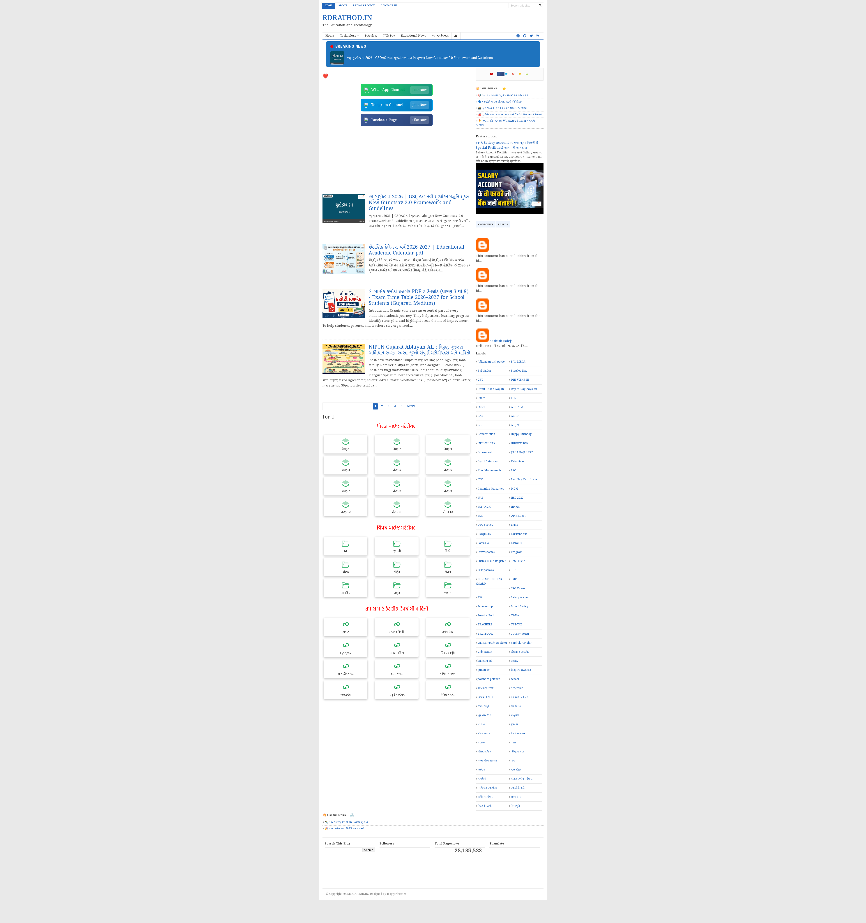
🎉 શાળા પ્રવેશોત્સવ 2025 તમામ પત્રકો (344, 828)
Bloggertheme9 (397, 894)
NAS (480, 498)
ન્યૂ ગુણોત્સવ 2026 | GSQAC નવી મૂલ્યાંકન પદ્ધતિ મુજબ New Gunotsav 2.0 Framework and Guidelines (419, 202)
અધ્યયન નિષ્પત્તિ (485, 697)
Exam (481, 398)
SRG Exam (518, 588)
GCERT (515, 416)
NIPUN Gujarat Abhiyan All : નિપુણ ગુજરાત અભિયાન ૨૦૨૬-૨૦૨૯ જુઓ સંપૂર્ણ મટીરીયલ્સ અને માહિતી (419, 350)
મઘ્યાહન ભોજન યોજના (521, 779)
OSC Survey (485, 525)
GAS (480, 416)
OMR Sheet (518, 516)
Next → (413, 406)
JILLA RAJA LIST (522, 452)
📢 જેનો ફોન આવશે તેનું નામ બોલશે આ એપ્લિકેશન (503, 95)
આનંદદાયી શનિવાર (520, 697)
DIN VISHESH (520, 380)
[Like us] (518, 36)
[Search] (540, 5)
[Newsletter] (529, 74)
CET (480, 380)
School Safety (519, 606)
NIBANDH (484, 507)
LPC (513, 470)
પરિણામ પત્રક (517, 752)
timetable (517, 688)
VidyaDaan (485, 652)
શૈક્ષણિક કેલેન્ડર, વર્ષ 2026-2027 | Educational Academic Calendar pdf (397, 58)
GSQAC (515, 425)
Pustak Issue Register (492, 561)
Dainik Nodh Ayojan (491, 389)
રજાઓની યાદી (517, 788)
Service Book (486, 616)
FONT (481, 407)
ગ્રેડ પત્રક (482, 724)
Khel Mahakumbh (489, 470)
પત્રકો (513, 743)
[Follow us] (531, 36)
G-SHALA (517, 407)
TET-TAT (516, 625)
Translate (521, 857)
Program (517, 552)
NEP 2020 (517, 498)
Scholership (485, 606)
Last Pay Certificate (524, 479)
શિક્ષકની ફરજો (484, 806)
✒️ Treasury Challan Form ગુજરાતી (347, 822)
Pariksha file (519, 534)
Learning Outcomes (491, 489)
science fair (485, 688)
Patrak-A (483, 543)
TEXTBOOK (485, 634)
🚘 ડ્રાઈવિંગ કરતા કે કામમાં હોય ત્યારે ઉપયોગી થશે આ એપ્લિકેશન (510, 114)
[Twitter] (508, 74)
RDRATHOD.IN (358, 894)
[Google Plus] (515, 74)
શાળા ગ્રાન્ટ (516, 797)
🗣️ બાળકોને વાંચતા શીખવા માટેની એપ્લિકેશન (500, 102)
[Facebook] (500, 74)
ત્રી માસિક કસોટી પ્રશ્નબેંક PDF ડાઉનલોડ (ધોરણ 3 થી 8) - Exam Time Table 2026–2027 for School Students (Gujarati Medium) (418, 297)
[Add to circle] (524, 36)
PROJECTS (484, 534)
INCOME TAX (486, 443)
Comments (485, 225)
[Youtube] (493, 74)
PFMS (514, 525)
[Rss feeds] (538, 36)
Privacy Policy (364, 5)
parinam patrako (489, 679)
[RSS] (522, 74)
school (515, 679)
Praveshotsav (486, 552)
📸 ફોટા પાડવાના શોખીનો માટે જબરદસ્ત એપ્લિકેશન (503, 108)
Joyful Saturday (488, 461)
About (342, 5)
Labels (503, 225)
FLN (513, 398)
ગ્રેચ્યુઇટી (515, 715)
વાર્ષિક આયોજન (485, 797)
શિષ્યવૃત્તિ (515, 806)
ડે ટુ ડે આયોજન (518, 734)
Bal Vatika (484, 371)
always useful (520, 652)
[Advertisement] (396, 160)
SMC (514, 579)
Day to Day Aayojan (524, 389)
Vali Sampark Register (492, 643)
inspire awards (521, 670)
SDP (513, 570)
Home (328, 5)
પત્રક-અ (481, 743)
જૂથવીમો (514, 724)
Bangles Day (519, 371)
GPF (480, 425)
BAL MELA (518, 362)
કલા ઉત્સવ (516, 706)
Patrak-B (516, 543)
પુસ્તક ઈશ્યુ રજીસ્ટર (487, 761)
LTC (480, 479)
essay (514, 661)
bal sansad (485, 661)
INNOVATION (519, 443)
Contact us (389, 5)
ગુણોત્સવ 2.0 (484, 715)
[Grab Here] (456, 35)
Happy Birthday (521, 434)
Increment (485, 452)
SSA (480, 597)
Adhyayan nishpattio (491, 362)
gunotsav (484, 670)
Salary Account (520, 597)
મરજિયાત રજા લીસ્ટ (487, 788)
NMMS (515, 507)
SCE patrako (486, 570)
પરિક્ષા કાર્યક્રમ (484, 752)
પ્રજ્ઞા (513, 761)
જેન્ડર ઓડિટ (484, 734)
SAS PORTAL (519, 561)
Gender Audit (486, 434)
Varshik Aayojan (521, 643)
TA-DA (515, 616)
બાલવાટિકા (516, 770)
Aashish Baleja (501, 341)
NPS (480, 516)
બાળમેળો (482, 779)
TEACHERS (485, 625)
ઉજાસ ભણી (483, 706)
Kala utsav (518, 461)
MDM (514, 489)
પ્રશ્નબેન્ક (481, 770)
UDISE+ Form (520, 634)
